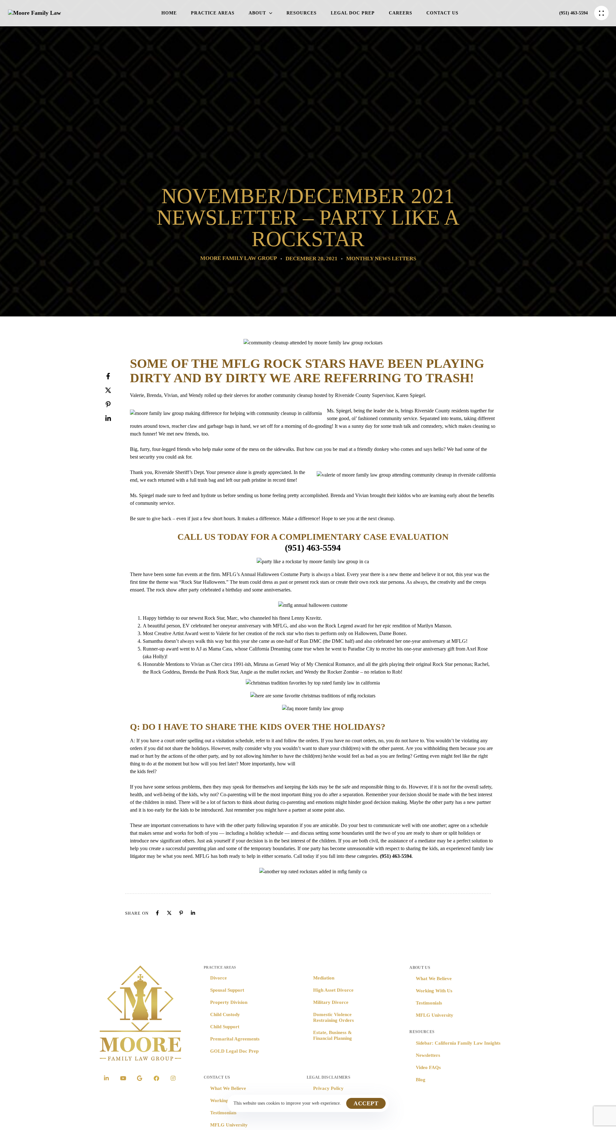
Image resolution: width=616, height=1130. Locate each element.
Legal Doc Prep (353, 13)
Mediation (323, 977)
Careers (400, 13)
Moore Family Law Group (238, 258)
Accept (366, 1103)
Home (169, 13)
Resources (302, 13)
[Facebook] (114, 376)
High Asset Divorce (333, 990)
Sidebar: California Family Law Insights (458, 1043)
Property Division (228, 1002)
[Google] (139, 1078)
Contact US (217, 1077)
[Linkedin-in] (106, 1078)
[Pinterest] (114, 404)
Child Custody (225, 1014)
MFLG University (229, 1124)
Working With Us (434, 990)
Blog (420, 1079)
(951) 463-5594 (313, 548)
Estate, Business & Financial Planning (332, 1035)
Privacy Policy (328, 1088)
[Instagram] (173, 1078)
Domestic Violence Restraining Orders (333, 1017)
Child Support (224, 1026)
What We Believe (228, 1088)
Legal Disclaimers (328, 1077)
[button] (603, 13)
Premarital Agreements (235, 1038)
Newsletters (428, 1055)
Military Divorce (330, 1002)
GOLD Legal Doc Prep (234, 1051)
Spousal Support (227, 990)
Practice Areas (213, 13)
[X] (114, 390)
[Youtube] (123, 1078)
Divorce (218, 977)
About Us (419, 967)
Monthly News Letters (381, 258)
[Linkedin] (114, 418)
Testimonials (223, 1112)
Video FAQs (428, 1067)
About (257, 13)
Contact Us (442, 13)
